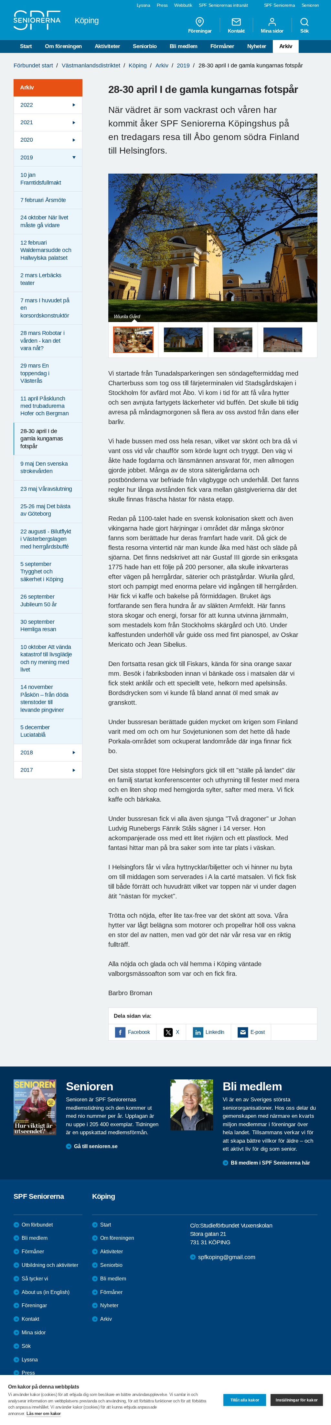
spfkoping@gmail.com (226, 1257)
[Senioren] (35, 1107)
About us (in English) (45, 1292)
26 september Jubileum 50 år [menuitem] (38, 600)
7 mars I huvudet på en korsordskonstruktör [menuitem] (44, 308)
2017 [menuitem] (26, 770)
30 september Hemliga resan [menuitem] (38, 625)
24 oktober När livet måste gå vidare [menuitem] (44, 221)
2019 (183, 65)
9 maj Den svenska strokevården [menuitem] (44, 467)
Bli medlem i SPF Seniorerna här (270, 1163)
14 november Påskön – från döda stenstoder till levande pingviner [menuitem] (44, 698)
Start (26, 46)
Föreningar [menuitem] (200, 30)
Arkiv (285, 46)
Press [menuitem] (162, 5)
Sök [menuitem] (304, 30)
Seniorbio (144, 46)
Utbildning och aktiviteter (50, 1265)
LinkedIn (215, 1032)
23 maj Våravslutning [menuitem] (46, 489)
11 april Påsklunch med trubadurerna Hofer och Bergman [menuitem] (44, 406)
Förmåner (222, 46)
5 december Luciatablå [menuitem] (35, 731)
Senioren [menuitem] (310, 5)
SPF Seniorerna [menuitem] (279, 5)
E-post (258, 1032)
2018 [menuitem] (26, 752)
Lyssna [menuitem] (143, 5)
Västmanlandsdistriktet (91, 65)
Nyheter (256, 46)
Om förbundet (37, 1225)
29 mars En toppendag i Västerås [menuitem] (34, 373)
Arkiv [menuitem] (27, 87)
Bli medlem (184, 46)
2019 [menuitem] (26, 157)
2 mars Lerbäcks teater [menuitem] (40, 279)
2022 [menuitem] (26, 105)
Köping (138, 65)
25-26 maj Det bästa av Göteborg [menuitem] (45, 510)
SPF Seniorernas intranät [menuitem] (223, 5)
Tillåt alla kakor (244, 1400)
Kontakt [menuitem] (236, 30)
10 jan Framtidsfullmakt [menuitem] (40, 179)
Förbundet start (33, 65)
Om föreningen (63, 46)
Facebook (139, 1032)
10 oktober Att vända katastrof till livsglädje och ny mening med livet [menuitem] (46, 658)
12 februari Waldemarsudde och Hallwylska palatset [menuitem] (45, 250)
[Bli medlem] (191, 1104)
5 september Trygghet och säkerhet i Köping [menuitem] (41, 571)
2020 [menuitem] (26, 139)
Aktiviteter (107, 46)
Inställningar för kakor (297, 1400)
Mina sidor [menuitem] (272, 30)
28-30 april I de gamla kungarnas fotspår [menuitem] (41, 439)
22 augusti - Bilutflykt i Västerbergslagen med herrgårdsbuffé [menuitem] (45, 539)
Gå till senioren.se (96, 1146)
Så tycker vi (35, 1278)
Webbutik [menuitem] (183, 5)
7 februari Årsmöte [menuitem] (43, 200)
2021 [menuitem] (26, 122)
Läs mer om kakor (44, 1413)
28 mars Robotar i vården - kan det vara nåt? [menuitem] (42, 340)
